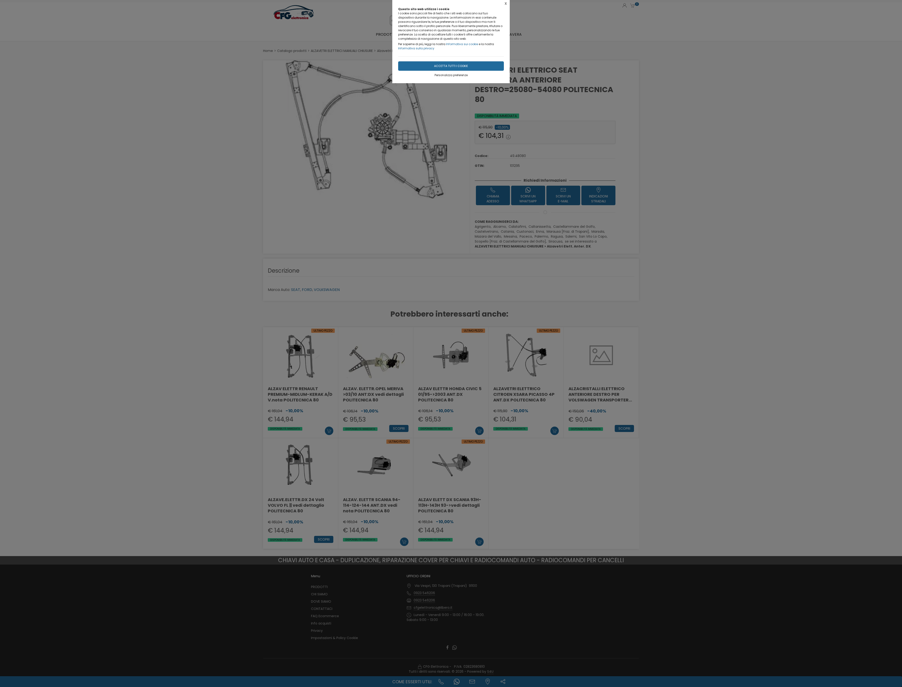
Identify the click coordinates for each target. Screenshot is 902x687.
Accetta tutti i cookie (451, 66)
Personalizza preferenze (451, 75)
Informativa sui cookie (462, 44)
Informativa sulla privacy (416, 48)
